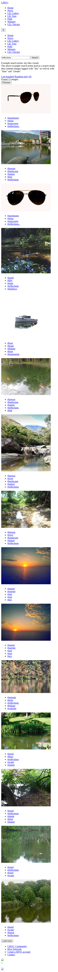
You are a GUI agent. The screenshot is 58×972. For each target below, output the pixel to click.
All (29, 76)
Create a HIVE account (18, 952)
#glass (10, 120)
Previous (6, 82)
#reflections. (13, 126)
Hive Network (14, 949)
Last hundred (7, 76)
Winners (11, 21)
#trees (10, 700)
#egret (10, 872)
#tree (9, 177)
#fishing (11, 348)
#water (10, 762)
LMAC (5, 2)
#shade (10, 816)
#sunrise (11, 591)
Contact (11, 954)
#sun (9, 594)
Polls (9, 19)
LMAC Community (17, 946)
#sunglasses (13, 118)
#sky (9, 599)
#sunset (11, 588)
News (10, 10)
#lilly (9, 280)
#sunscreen (12, 123)
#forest (10, 932)
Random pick (21, 76)
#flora (10, 756)
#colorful (11, 708)
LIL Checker (13, 24)
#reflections (13, 179)
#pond (10, 277)
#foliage (11, 705)
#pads (10, 283)
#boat (10, 343)
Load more (7, 941)
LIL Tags (11, 16)
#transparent (13, 354)
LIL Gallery (13, 13)
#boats (10, 346)
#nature (11, 174)
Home (10, 7)
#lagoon (11, 168)
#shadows (12, 288)
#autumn (11, 697)
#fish (9, 410)
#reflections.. (13, 224)
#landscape (12, 171)
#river (10, 478)
